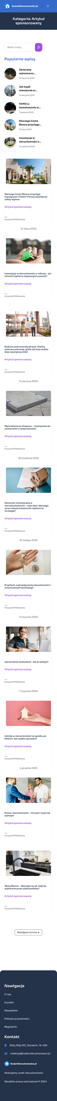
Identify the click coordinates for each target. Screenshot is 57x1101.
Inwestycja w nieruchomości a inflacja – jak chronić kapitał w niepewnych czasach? (29, 140)
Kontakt (9, 1002)
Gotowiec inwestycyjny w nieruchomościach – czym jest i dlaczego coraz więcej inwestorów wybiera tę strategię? (27, 507)
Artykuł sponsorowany (18, 206)
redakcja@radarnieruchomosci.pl (30, 1053)
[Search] (38, 47)
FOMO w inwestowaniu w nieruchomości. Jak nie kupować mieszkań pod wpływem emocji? (30, 105)
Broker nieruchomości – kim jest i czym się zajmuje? (27, 814)
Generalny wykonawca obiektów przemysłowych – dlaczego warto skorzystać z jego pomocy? (29, 71)
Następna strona (28, 932)
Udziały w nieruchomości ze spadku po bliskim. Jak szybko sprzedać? (25, 737)
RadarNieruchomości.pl (25, 6)
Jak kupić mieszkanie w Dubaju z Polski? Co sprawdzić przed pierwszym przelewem (30, 88)
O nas (7, 994)
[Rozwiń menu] (48, 6)
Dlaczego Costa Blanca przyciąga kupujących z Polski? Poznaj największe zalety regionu (29, 123)
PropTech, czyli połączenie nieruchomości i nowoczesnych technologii (28, 586)
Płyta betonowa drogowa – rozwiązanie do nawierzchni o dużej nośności (27, 427)
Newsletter (11, 1010)
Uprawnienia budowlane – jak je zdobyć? (26, 662)
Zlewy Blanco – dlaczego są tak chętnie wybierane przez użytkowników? (25, 887)
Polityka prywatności (16, 1018)
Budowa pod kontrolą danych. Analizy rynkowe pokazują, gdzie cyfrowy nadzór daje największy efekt (26, 349)
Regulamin (10, 1026)
